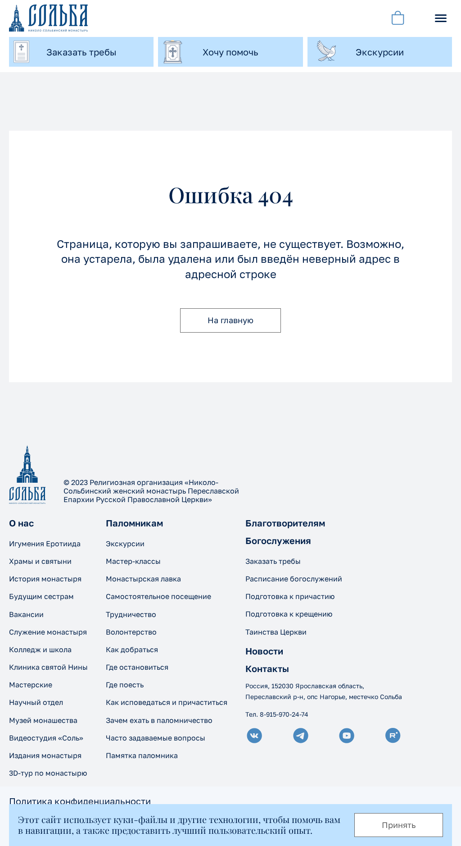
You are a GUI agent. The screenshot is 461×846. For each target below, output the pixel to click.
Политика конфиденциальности (80, 801)
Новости (264, 650)
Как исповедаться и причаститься (166, 702)
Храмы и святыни (40, 561)
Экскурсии (125, 543)
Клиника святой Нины (48, 667)
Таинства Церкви (276, 631)
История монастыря (45, 578)
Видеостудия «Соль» (46, 737)
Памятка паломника (142, 755)
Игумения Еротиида (45, 543)
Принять (399, 825)
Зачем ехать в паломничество (159, 720)
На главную (230, 320)
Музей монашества (43, 720)
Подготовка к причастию (289, 596)
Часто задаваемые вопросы (155, 737)
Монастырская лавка (143, 578)
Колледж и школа (40, 649)
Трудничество (131, 614)
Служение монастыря (48, 631)
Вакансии (26, 614)
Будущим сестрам (41, 596)
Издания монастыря (45, 755)
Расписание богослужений (293, 578)
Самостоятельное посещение (158, 596)
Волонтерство (131, 631)
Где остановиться (137, 667)
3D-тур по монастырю (48, 772)
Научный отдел (36, 702)
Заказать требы (273, 561)
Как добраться (132, 649)
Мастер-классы (133, 561)
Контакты (267, 668)
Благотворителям (285, 522)
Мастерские (30, 684)
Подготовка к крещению (288, 613)
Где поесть (125, 684)
